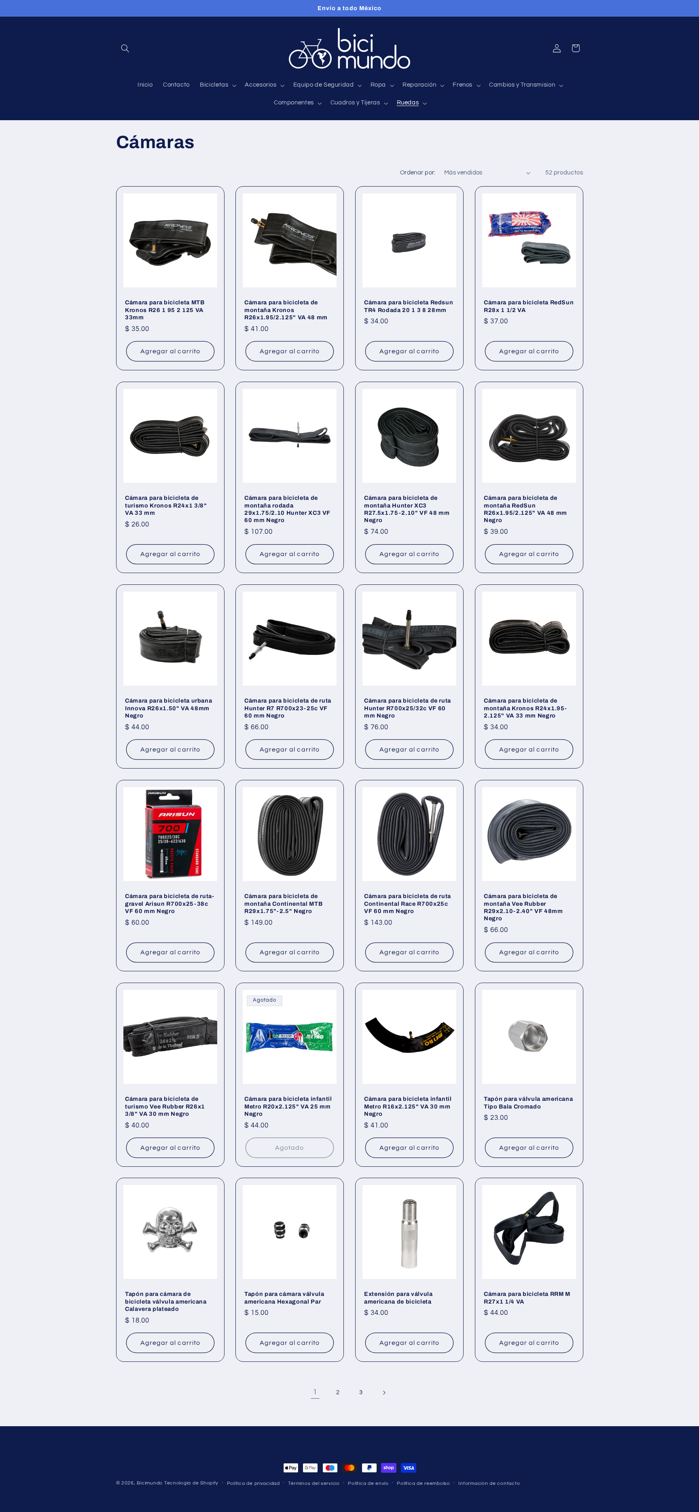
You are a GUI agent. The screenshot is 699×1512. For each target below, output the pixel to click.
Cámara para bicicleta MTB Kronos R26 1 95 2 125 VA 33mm (165, 310)
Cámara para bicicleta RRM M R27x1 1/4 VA (527, 1298)
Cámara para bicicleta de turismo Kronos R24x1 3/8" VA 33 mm (166, 505)
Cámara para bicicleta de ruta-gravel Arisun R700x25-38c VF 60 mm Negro (169, 903)
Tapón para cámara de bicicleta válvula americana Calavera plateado (166, 1301)
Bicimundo (150, 1483)
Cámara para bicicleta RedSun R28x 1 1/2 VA (529, 306)
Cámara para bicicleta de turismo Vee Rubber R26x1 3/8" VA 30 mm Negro (165, 1106)
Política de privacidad (253, 1483)
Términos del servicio (313, 1483)
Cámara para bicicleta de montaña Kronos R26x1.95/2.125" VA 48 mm (286, 310)
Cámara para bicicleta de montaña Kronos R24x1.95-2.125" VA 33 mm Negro (525, 708)
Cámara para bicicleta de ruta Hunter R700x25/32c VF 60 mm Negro (407, 708)
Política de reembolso (423, 1483)
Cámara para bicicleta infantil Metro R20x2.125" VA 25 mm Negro (288, 1106)
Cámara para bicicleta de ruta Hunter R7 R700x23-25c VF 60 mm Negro (287, 708)
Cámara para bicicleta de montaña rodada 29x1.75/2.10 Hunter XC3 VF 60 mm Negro (287, 509)
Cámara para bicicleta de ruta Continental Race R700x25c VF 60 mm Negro (407, 903)
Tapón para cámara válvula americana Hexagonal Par (284, 1298)
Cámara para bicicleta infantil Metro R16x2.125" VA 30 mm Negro (408, 1106)
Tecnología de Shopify (191, 1483)
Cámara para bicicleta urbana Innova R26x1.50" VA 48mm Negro (168, 708)
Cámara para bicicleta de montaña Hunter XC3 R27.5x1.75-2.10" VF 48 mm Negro (407, 509)
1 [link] (315, 1392)
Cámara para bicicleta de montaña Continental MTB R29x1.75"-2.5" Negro (283, 903)
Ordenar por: (418, 173)
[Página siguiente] (384, 1392)
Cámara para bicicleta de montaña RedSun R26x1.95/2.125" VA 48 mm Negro (525, 509)
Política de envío (368, 1483)
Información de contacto (489, 1483)
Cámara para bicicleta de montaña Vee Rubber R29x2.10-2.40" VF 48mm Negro (523, 907)
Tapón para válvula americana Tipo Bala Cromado (528, 1102)
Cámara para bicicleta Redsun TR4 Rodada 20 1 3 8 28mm (408, 306)
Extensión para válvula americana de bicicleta (398, 1298)
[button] (125, 48)
